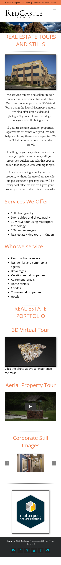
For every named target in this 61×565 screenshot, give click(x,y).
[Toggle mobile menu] (54, 10)
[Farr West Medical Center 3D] (30, 339)
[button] (7, 463)
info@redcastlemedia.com (44, 2)
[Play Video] (30, 406)
